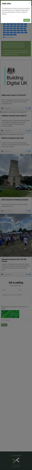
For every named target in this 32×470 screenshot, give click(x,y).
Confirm (26, 20)
